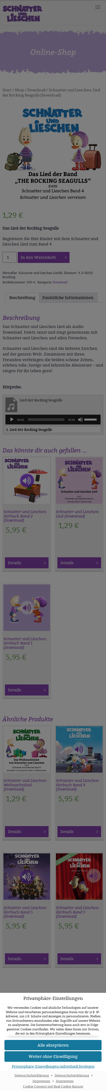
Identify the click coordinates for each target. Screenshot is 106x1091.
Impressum (41, 1081)
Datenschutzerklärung (32, 1075)
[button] (53, 1056)
